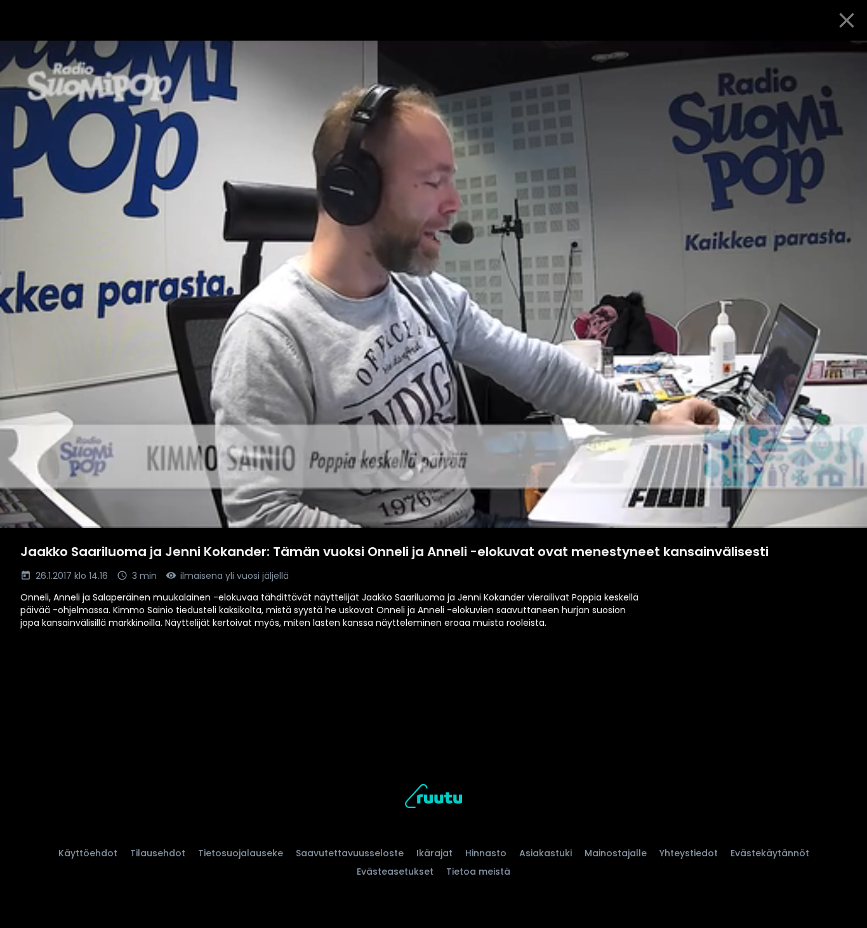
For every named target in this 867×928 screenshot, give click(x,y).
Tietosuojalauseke (240, 853)
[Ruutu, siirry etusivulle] (433, 798)
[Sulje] (846, 20)
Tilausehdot (157, 853)
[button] (433, 284)
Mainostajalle (616, 853)
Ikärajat (434, 853)
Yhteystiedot (688, 853)
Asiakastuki (545, 853)
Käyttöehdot (87, 853)
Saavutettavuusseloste (350, 853)
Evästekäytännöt (770, 853)
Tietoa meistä (478, 871)
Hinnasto (485, 853)
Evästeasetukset (395, 871)
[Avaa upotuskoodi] (842, 55)
